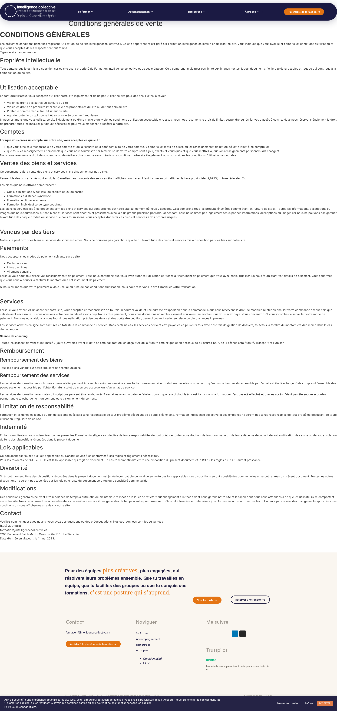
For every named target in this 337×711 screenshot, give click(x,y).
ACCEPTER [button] (325, 703)
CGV (146, 663)
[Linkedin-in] (235, 633)
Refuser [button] (309, 703)
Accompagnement (148, 639)
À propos (142, 650)
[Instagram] (242, 633)
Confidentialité (152, 658)
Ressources (143, 644)
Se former (142, 633)
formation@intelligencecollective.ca (88, 632)
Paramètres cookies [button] (287, 703)
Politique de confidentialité (20, 707)
